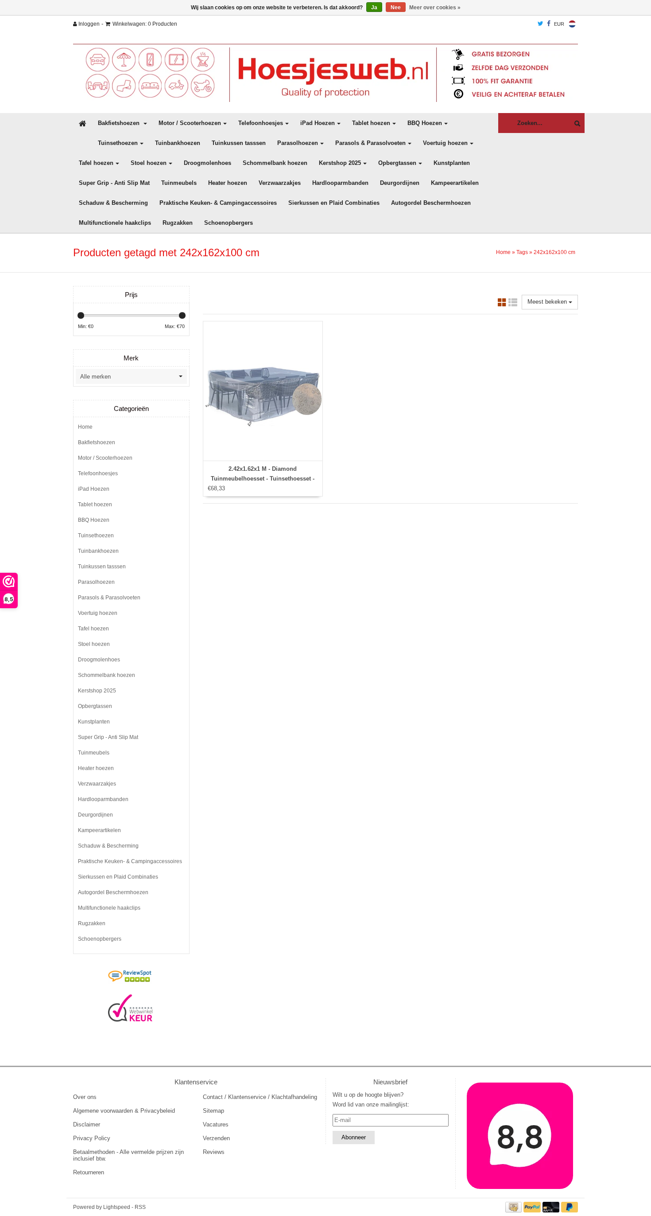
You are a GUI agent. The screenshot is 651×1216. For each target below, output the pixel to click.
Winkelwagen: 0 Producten (144, 24)
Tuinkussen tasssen (239, 143)
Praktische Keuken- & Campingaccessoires (218, 202)
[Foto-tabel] (502, 304)
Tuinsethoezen (118, 143)
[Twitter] (540, 24)
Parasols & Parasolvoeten (370, 143)
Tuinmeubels (179, 183)
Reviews (214, 1152)
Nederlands (572, 23)
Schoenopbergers (228, 222)
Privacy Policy (91, 1138)
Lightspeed (116, 1207)
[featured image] (520, 1136)
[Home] (325, 72)
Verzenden (216, 1138)
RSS (140, 1207)
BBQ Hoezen (424, 123)
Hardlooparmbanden (340, 183)
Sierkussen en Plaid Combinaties (334, 202)
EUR (559, 24)
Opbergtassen (397, 163)
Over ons (85, 1097)
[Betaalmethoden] (514, 1207)
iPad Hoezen (317, 123)
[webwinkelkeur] (130, 1008)
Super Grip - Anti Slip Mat (114, 183)
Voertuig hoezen (445, 143)
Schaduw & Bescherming (113, 202)
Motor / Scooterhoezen (190, 123)
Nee (396, 7)
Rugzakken (178, 222)
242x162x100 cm (554, 252)
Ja (374, 7)
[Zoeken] (575, 123)
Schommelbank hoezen (275, 163)
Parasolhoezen (297, 143)
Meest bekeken (548, 301)
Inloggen (88, 24)
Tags (522, 252)
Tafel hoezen (96, 163)
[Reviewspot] (130, 977)
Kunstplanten (452, 163)
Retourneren (88, 1172)
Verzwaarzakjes (280, 183)
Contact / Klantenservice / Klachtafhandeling (260, 1097)
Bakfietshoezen (119, 123)
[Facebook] (548, 24)
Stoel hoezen (149, 163)
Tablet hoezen (371, 123)
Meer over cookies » (435, 7)
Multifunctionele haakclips (115, 222)
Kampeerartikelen (455, 183)
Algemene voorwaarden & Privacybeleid (124, 1110)
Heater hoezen (227, 183)
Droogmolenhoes (207, 163)
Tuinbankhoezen (177, 143)
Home (503, 252)
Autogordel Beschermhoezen (431, 202)
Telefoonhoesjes (260, 123)
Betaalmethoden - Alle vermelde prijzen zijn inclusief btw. (128, 1155)
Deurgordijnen (399, 183)
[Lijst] (512, 304)
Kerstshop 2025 (340, 163)
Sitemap (213, 1110)
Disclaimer (86, 1124)
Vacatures (216, 1124)
